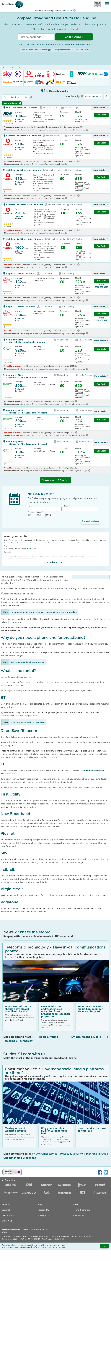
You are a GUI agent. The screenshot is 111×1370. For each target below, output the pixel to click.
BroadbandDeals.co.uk (11, 1229)
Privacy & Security (71, 1153)
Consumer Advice (46, 1153)
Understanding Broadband (19, 1157)
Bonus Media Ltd (37, 1229)
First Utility (10, 794)
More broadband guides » (19, 1153)
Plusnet (7, 833)
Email (66, 506)
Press (75, 1204)
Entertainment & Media (86, 1036)
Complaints (78, 1215)
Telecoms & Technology (17, 1040)
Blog (40, 1204)
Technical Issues (96, 1153)
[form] (55, 78)
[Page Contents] (91, 577)
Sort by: (73, 96)
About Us (6, 1204)
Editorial (6, 1210)
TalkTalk (8, 869)
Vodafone (9, 902)
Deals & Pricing (48, 1036)
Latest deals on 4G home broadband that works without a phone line (44, 612)
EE (3, 764)
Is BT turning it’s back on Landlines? (28, 722)
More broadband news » (18, 1036)
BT (3, 697)
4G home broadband (94, 770)
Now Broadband (15, 814)
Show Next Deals (55, 480)
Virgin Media (12, 889)
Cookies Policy (27, 1247)
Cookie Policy (8, 1215)
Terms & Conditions (82, 1210)
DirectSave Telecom (19, 730)
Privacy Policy (44, 1215)
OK (104, 1246)
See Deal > (101, 115)
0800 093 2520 (64, 10)
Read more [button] (53, 562)
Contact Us (7, 1220)
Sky (4, 853)
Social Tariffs (84, 49)
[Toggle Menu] (107, 3)
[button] (74, 10)
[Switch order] (106, 96)
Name (30, 506)
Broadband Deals (9, 68)
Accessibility (43, 1210)
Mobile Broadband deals (78, 44)
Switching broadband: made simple (27, 662)
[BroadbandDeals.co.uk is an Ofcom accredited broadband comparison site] (12, 1174)
